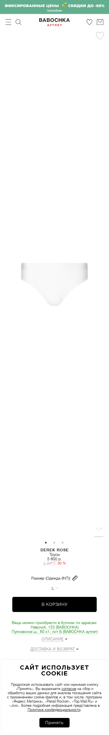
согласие (68, 689)
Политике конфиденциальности (54, 710)
